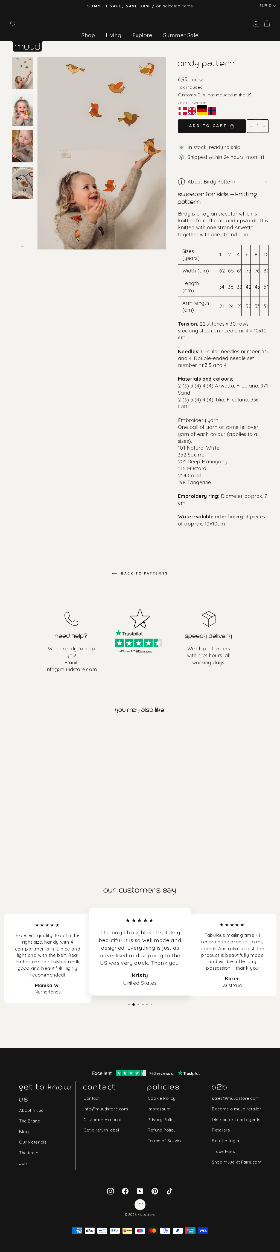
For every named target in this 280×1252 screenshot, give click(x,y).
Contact (91, 1098)
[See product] (42, 771)
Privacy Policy (162, 1119)
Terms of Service (165, 1140)
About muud (31, 1110)
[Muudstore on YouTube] (140, 1190)
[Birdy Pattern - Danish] (15, 814)
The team (29, 1152)
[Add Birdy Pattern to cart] (15, 728)
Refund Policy (162, 1130)
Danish (183, 111)
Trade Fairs (223, 1151)
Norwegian (212, 111)
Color (192, 102)
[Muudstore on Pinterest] (154, 1190)
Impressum (159, 1109)
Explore (142, 35)
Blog (24, 1131)
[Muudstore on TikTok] (169, 1190)
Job (23, 1163)
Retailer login (225, 1140)
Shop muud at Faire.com (236, 1162)
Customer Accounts (103, 1119)
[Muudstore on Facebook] (125, 1190)
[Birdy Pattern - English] (23, 814)
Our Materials (32, 1142)
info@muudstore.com (71, 669)
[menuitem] (88, 35)
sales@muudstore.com (235, 1098)
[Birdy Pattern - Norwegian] (39, 814)
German (202, 110)
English (192, 111)
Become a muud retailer (236, 1109)
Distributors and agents (236, 1119)
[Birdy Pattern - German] (31, 814)
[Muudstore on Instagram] (110, 1190)
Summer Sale (181, 35)
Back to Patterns (143, 573)
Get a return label (101, 1130)
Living (114, 35)
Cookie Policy (161, 1098)
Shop (88, 35)
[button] (268, 6)
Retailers (221, 1130)
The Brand (29, 1121)
